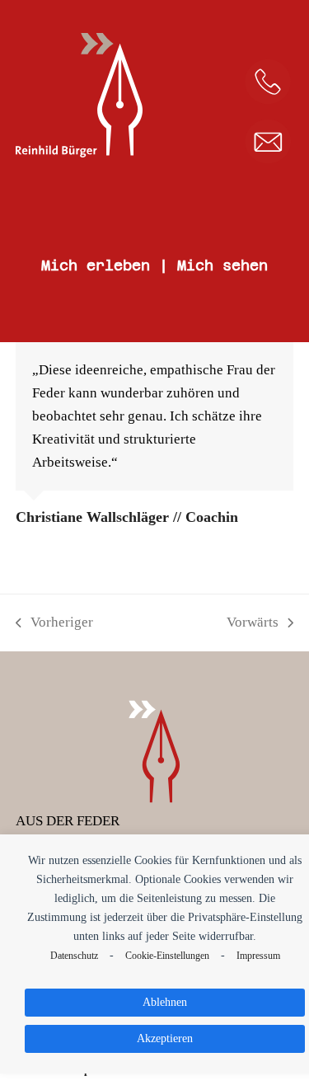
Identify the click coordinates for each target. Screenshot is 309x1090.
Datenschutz (74, 956)
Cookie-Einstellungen (167, 956)
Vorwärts (253, 624)
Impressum (258, 956)
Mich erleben (95, 265)
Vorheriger (54, 624)
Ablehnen (165, 1001)
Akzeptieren (165, 1038)
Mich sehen (222, 265)
